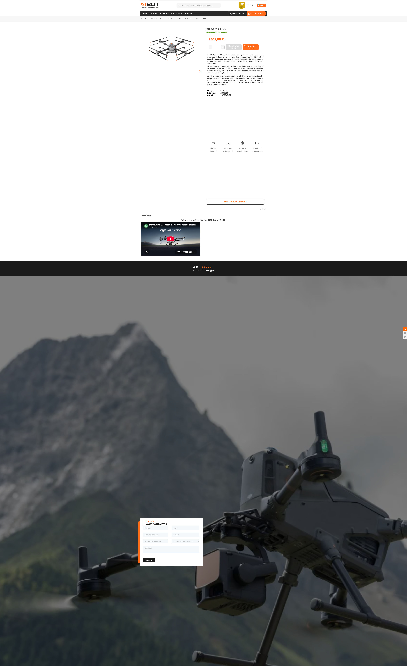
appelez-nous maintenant (235, 202)
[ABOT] (150, 5)
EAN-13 (210, 95)
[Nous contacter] (405, 333)
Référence (211, 93)
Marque (210, 91)
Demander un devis (250, 47)
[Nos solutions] (405, 337)
